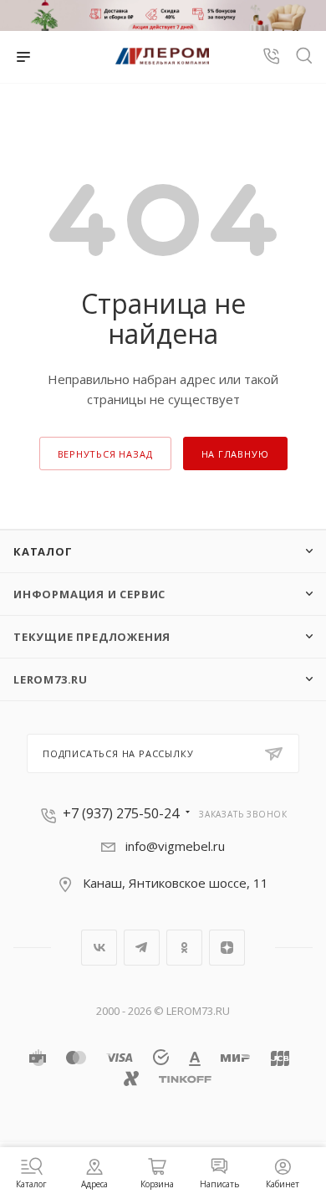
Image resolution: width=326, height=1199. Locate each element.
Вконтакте (99, 948)
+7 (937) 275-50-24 (121, 813)
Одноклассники (184, 948)
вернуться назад (105, 454)
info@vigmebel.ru (175, 846)
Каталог (43, 551)
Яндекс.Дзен (227, 948)
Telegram (142, 948)
